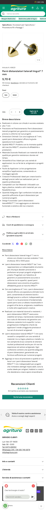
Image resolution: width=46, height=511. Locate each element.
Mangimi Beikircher (8, 19)
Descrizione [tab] (7, 250)
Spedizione (15, 83)
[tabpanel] (23, 313)
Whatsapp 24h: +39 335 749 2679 (16, 450)
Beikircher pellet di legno (28, 19)
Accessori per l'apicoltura (23, 25)
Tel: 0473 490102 (9, 447)
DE (39, 2)
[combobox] (23, 13)
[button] (42, 7)
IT (35, 2)
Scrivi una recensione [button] (23, 397)
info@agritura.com (9, 452)
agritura (10, 505)
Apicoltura (6, 25)
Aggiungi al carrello (34, 112)
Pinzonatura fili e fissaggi (12, 27)
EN (43, 2)
